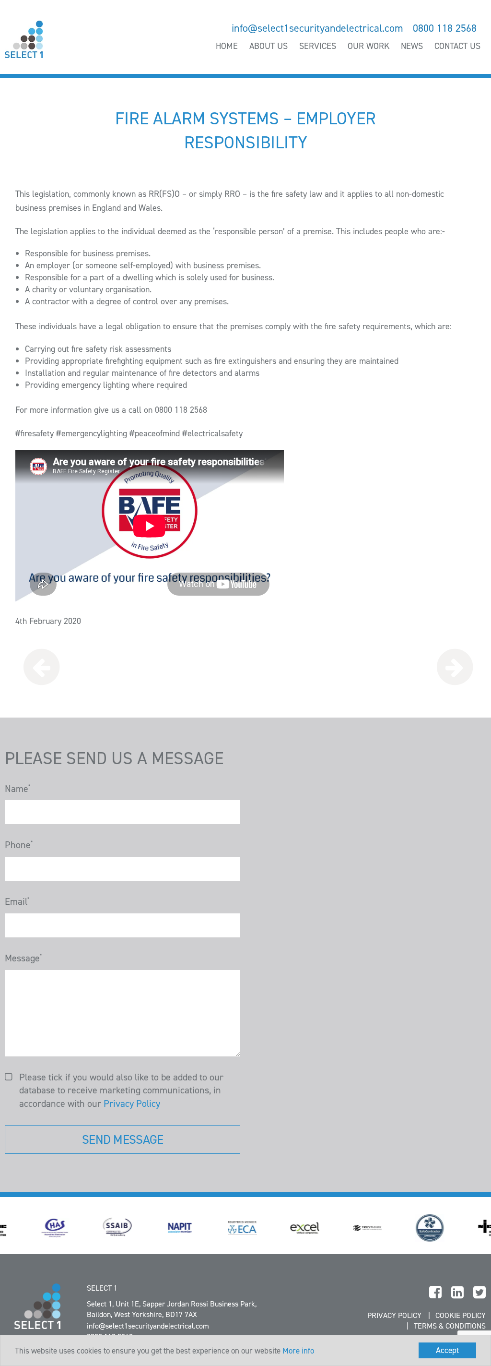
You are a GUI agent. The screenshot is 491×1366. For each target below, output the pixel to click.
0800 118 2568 (445, 28)
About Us (268, 46)
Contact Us (457, 46)
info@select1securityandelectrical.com (317, 28)
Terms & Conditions (450, 1326)
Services (317, 46)
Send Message (122, 1139)
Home (227, 46)
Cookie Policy (460, 1315)
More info (298, 1350)
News (412, 46)
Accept (447, 1350)
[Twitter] (479, 1292)
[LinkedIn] (457, 1292)
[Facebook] (435, 1292)
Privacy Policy (132, 1103)
